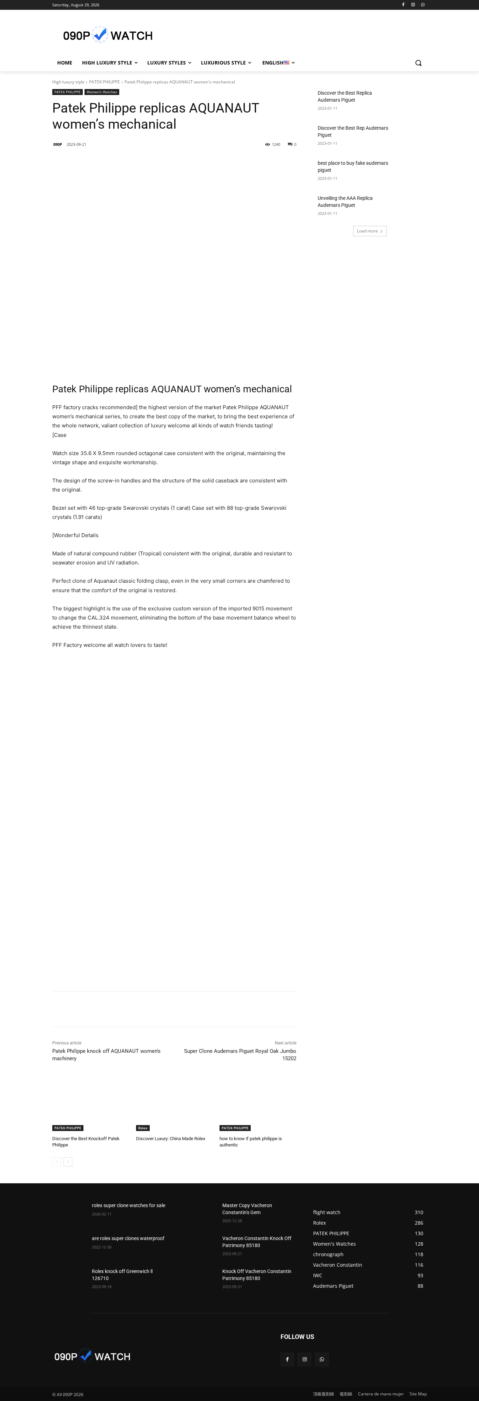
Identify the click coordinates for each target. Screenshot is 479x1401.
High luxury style (68, 82)
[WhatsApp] (423, 5)
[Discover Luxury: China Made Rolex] (174, 1104)
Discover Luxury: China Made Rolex (170, 1138)
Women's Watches (102, 91)
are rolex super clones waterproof (128, 1238)
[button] (418, 62)
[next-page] (67, 1161)
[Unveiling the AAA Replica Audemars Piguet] (410, 207)
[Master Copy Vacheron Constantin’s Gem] (200, 1214)
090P (57, 144)
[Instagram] (413, 5)
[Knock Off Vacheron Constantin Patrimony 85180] (200, 1280)
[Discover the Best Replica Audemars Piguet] (410, 102)
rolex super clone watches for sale (128, 1205)
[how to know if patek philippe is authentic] (258, 1104)
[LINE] (102, 162)
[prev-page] (56, 1161)
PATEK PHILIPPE (104, 82)
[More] (166, 162)
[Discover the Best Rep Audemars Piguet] (410, 137)
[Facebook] (403, 5)
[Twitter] (134, 162)
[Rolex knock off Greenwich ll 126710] (69, 1280)
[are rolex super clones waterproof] (69, 1247)
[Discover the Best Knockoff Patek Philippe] (90, 1104)
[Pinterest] (150, 162)
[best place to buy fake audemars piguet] (410, 172)
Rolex (143, 1127)
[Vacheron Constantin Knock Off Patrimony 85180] (200, 1247)
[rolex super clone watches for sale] (69, 1214)
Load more (367, 231)
